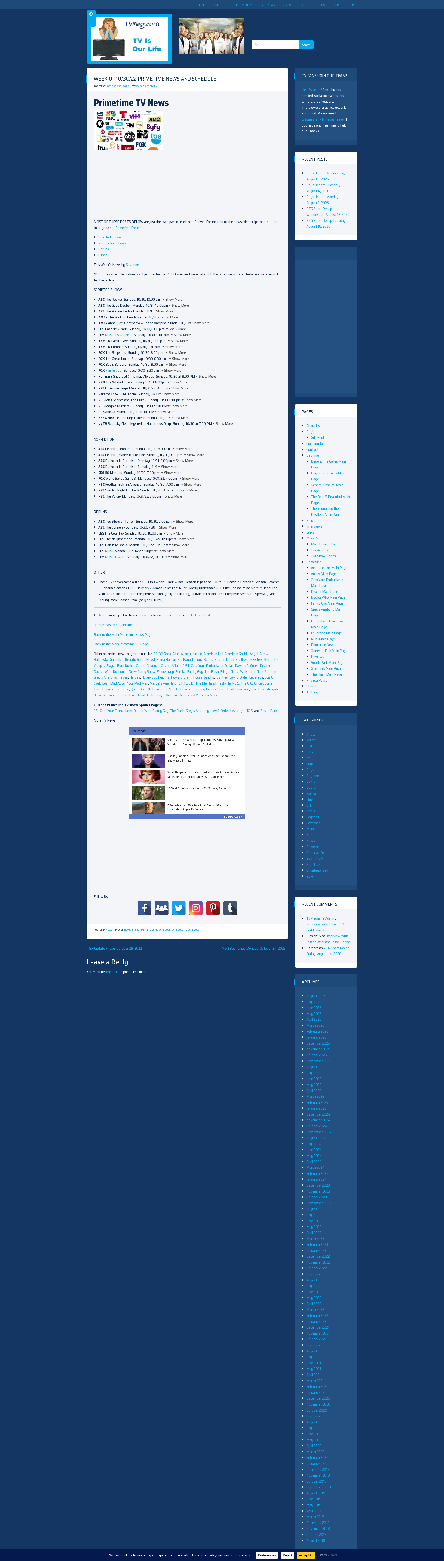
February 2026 (317, 1031)
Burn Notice (126, 665)
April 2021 (313, 1375)
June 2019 (313, 1499)
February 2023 (317, 1244)
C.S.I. (186, 665)
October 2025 (316, 1055)
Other (102, 255)
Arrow (263, 654)
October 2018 (316, 1534)
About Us (219, 5)
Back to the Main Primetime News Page (123, 634)
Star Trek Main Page (326, 668)
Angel (254, 654)
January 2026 (316, 1037)
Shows (322, 5)
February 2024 (317, 1173)
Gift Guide (318, 437)
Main (310, 829)
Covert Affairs (171, 665)
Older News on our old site (113, 625)
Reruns (103, 249)
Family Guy (113, 370)
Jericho (209, 677)
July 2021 (313, 1357)
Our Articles (319, 550)
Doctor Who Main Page (328, 597)
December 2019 (318, 1469)
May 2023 (313, 1227)
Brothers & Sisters (249, 659)
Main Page (314, 538)
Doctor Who (102, 671)
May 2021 (313, 1369)
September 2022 (318, 1274)
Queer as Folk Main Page (329, 651)
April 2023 (313, 1233)
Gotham (270, 671)
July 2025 (313, 1073)
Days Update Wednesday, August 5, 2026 (325, 176)
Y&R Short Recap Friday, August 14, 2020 (327, 951)
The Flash (211, 671)
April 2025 (313, 1091)
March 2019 (315, 1517)
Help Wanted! (312, 90)
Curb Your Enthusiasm (207, 665)
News (109, 930)
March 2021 (315, 1381)
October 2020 (316, 1410)
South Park (225, 689)
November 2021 (318, 1333)
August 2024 (316, 1138)
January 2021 (316, 1392)
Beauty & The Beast (140, 659)
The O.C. (247, 683)
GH (308, 805)
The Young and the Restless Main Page (326, 511)
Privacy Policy (316, 680)
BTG (309, 752)
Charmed (153, 665)
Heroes (135, 677)
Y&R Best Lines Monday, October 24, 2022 (254, 948)
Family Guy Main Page (327, 603)
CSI (96, 711)
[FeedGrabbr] (187, 816)
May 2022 (313, 1298)
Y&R (309, 876)
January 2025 (316, 1108)
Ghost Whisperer (243, 671)
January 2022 (316, 1321)
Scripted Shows (110, 237)
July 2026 (313, 1002)
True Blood (137, 695)
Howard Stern (181, 677)
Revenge (187, 689)
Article (311, 740)
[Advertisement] (284, 21)
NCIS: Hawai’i (114, 557)
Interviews (268, 5)
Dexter (265, 665)
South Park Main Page (327, 662)
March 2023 (315, 1238)
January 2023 (316, 1250)
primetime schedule (158, 930)
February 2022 (317, 1315)
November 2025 (318, 1049)
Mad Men (141, 683)
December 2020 (318, 1398)
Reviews (287, 5)
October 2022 (316, 1268)
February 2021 (317, 1386)
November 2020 (318, 1404)
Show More (173, 299)
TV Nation (153, 695)
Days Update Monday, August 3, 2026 (322, 200)
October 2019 (316, 1481)
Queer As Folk (141, 689)
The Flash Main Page (326, 674)
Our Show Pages (323, 556)
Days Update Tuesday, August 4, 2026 (323, 188)
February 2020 (317, 1457)
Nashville (224, 683)
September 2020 (318, 1416)
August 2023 (315, 1209)
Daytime (312, 455)
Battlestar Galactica (108, 659)
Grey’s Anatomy (105, 677)
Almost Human (191, 654)
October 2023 (316, 1197)
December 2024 (318, 1114)
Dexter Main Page (324, 591)
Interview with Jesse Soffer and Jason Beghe (326, 927)
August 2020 (316, 1422)
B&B (309, 746)
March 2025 (315, 1096)
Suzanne (132, 265)
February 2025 (317, 1102)
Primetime (138, 930)
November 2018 (318, 1528)
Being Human (166, 659)
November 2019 (318, 1475)
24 (156, 654)
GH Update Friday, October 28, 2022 (115, 948)
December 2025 (318, 1043)
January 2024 (316, 1179)
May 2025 (313, 1085)
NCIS (108, 551)
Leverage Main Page (326, 633)
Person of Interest (115, 689)
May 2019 (313, 1505)
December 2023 (318, 1185)
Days (310, 770)
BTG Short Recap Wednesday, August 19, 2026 (328, 212)
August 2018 (315, 1540)
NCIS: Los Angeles (118, 335)
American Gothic (236, 654)
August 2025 (315, 1067)
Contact (312, 449)
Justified (222, 677)
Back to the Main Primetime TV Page (121, 644)
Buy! (337, 5)
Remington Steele (165, 689)
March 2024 (315, 1167)
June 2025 (313, 1079)
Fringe (224, 671)
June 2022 (313, 1292)
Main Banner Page (325, 544)
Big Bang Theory (189, 659)
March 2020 (315, 1452)
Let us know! (200, 615)
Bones (208, 659)
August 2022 (315, 1280)
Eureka (180, 671)
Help (351, 5)
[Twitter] (178, 908)
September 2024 (319, 1132)
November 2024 (318, 1120)
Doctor (311, 787)
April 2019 (313, 1511)
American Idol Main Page (329, 568)
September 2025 (318, 1061)
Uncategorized (317, 870)
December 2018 (318, 1523)
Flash (310, 799)
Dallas (229, 665)
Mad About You (121, 683)
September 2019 (318, 1487)
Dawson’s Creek (247, 665)
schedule (177, 930)
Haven (123, 677)
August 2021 (315, 1351)
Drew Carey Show (142, 671)
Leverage (256, 677)
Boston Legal (224, 659)
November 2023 (318, 1191)
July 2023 (313, 1215)
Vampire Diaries (177, 695)
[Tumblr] (230, 908)
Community (314, 443)
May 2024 (314, 1156)
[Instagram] (195, 908)
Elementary (165, 671)
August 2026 (316, 996)
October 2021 (316, 1339)
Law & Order (238, 677)
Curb (309, 764)
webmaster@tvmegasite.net (323, 119)
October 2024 (316, 1126)
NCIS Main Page (323, 639)
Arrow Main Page (324, 574)
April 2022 (313, 1304)
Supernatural (117, 695)
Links (310, 532)
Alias (176, 654)
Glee (260, 671)
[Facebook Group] (161, 908)
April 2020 (313, 1446)
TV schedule (192, 930)
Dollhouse (120, 671)
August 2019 (315, 1493)
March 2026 (315, 1025)
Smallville (242, 689)
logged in (112, 972)
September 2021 (318, 1345)
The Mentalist (205, 683)
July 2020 (313, 1428)
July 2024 (313, 1144)
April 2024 (314, 1162)
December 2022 (318, 1256)
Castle (140, 665)
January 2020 (316, 1463)
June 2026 (314, 1008)
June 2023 (313, 1221)
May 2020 (314, 1440)
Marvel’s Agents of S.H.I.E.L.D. (172, 683)
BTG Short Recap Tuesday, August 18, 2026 (326, 223)
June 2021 (313, 1363)
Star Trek (257, 689)
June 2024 (314, 1150)
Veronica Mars (206, 695)
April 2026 (313, 1019)
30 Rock (165, 654)
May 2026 (314, 1014)
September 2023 (318, 1203)
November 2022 (318, 1262)
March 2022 (315, 1309)
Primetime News (242, 5)
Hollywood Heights (156, 677)
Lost (105, 683)
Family (311, 793)
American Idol (213, 654)
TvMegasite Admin (146, 86)
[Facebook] (144, 908)
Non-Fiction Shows (112, 243)
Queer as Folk (316, 853)
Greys (310, 811)
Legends (312, 817)
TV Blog (305, 5)
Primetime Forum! (128, 228)
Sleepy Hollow (205, 689)
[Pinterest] (213, 908)
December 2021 (317, 1327)
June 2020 (314, 1434)
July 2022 (313, 1286)
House (198, 677)
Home (201, 5)
